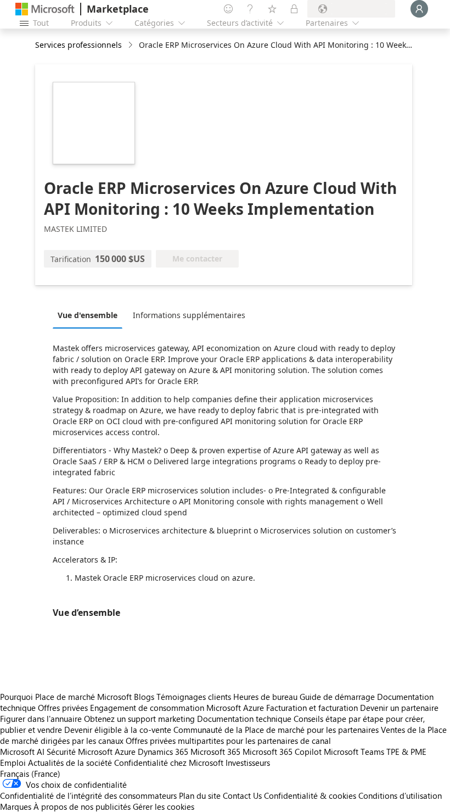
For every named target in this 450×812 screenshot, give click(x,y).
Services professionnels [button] (78, 45)
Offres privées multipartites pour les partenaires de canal (228, 740)
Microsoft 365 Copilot (282, 751)
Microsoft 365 (215, 751)
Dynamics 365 (163, 751)
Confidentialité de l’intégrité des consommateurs (88, 795)
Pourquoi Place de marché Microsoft (66, 696)
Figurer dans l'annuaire (41, 718)
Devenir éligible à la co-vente (117, 729)
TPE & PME (406, 751)
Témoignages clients (193, 696)
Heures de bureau (265, 696)
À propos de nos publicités (82, 806)
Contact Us (242, 795)
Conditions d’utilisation (400, 795)
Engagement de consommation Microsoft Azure (178, 707)
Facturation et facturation (312, 707)
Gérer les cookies (163, 806)
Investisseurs (248, 762)
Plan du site (200, 795)
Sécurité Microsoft (80, 751)
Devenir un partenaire (399, 707)
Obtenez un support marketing (139, 718)
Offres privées (63, 707)
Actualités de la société (70, 762)
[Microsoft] (45, 9)
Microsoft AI (22, 751)
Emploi (13, 762)
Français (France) (30, 773)
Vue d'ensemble (87, 315)
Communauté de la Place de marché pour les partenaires (276, 729)
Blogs (144, 696)
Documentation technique (244, 718)
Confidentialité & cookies (310, 795)
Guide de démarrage (337, 696)
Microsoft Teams (354, 751)
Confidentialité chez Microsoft (168, 762)
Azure (125, 751)
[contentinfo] (131, 45)
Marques (15, 806)
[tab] (90, 315)
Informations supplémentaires (189, 315)
